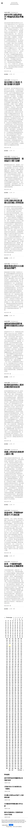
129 (21, 645)
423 (21, 724)
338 (18, 702)
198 (12, 664)
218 (18, 669)
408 (12, 721)
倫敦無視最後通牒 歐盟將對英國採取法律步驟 (14, 325)
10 (19, 619)
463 (15, 736)
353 (9, 706)
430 (7, 727)
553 (15, 760)
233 (9, 674)
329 (9, 700)
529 (15, 753)
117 (21, 641)
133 (15, 646)
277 (15, 685)
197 (9, 664)
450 (12, 732)
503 (9, 747)
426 (12, 726)
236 (18, 674)
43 (22, 625)
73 (17, 632)
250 (7, 679)
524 (18, 752)
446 (18, 731)
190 (7, 663)
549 (21, 758)
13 (8, 620)
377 (9, 713)
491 (9, 744)
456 (12, 734)
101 (9, 638)
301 (15, 692)
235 (15, 674)
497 (9, 745)
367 (15, 710)
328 (7, 700)
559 (15, 762)
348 (12, 705)
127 (15, 645)
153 (21, 651)
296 (18, 690)
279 (21, 685)
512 (18, 749)
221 (9, 671)
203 (9, 666)
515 (9, 750)
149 (9, 651)
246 (12, 677)
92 (5, 637)
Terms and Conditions (17, 826)
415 (15, 723)
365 (9, 710)
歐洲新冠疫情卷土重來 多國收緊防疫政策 (14, 386)
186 (12, 661)
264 (12, 682)
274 (7, 685)
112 (7, 641)
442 (7, 731)
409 (15, 721)
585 (21, 768)
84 (5, 635)
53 (8, 629)
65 (17, 630)
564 (12, 763)
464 (18, 736)
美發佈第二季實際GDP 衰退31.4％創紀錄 (13, 513)
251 (9, 679)
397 (15, 718)
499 (15, 745)
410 (18, 721)
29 (8, 624)
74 (19, 632)
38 (10, 625)
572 (18, 765)
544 (7, 758)
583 (15, 768)
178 (7, 659)
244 (7, 677)
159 (21, 653)
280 (7, 687)
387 (21, 715)
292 (7, 690)
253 (15, 679)
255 (21, 679)
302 (18, 692)
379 (15, 713)
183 (21, 659)
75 (22, 632)
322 (7, 698)
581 (9, 768)
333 (21, 700)
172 (7, 658)
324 (12, 698)
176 (18, 658)
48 (15, 627)
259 (15, 680)
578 (18, 766)
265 (15, 682)
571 (15, 765)
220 (7, 671)
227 (9, 672)
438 (12, 729)
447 (21, 731)
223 (15, 671)
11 (21, 619)
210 (12, 667)
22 (10, 622)
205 (15, 666)
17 (17, 620)
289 (15, 689)
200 (18, 664)
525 (21, 752)
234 (12, 674)
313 (15, 695)
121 (15, 643)
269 (9, 684)
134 (18, 646)
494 (18, 744)
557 (9, 762)
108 (12, 640)
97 (17, 637)
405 (21, 719)
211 (15, 667)
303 (21, 692)
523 (15, 752)
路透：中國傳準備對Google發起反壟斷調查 (13, 565)
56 (15, 629)
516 (12, 750)
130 (7, 646)
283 (15, 687)
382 (7, 715)
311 (9, 695)
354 (12, 706)
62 (10, 630)
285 (21, 687)
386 (18, 715)
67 (22, 630)
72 (15, 632)
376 (7, 713)
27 (22, 622)
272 (18, 684)
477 (21, 739)
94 (10, 637)
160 (7, 654)
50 (19, 627)
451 (15, 732)
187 (15, 661)
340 (7, 703)
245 (9, 677)
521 (9, 752)
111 (21, 640)
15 (12, 620)
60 (5, 630)
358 (7, 708)
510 (12, 749)
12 (5, 620)
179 (9, 659)
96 (15, 637)
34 (19, 624)
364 (7, 710)
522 (12, 752)
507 (21, 747)
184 (7, 661)
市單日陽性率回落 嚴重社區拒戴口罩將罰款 (14, 201)
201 (21, 664)
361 (15, 708)
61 (8, 630)
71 (12, 632)
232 (7, 674)
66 (19, 630)
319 (15, 697)
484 (7, 742)
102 (12, 638)
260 (18, 680)
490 (7, 744)
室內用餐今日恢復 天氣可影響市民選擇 (13, 83)
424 (7, 726)
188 (18, 661)
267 (21, 682)
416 (18, 723)
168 (12, 656)
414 (12, 723)
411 (21, 721)
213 (21, 667)
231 (21, 672)
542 (18, 757)
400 (7, 719)
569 (9, 765)
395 (9, 718)
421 (15, 724)
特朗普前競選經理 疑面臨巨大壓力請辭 (14, 159)
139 (15, 648)
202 (7, 666)
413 (9, 723)
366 (12, 710)
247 (15, 677)
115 (15, 641)
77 (8, 633)
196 (7, 664)
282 (12, 687)
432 (12, 727)
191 (9, 663)
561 (21, 762)
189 (21, 661)
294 (12, 690)
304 (7, 693)
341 (9, 703)
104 (18, 638)
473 (9, 739)
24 (15, 622)
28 (5, 624)
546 (12, 758)
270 (12, 684)
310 (7, 695)
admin (6, 74)
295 (15, 690)
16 (15, 620)
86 (10, 635)
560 (18, 762)
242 (18, 676)
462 (12, 736)
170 (18, 656)
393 (21, 716)
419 (9, 724)
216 (12, 669)
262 (7, 682)
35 (22, 624)
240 (12, 676)
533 (9, 755)
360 (12, 708)
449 (9, 732)
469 (15, 737)
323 (9, 698)
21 (8, 622)
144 (12, 650)
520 (7, 752)
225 (21, 671)
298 (7, 692)
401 (9, 719)
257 (9, 680)
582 (12, 768)
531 (21, 753)
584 (18, 768)
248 (18, 677)
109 (15, 640)
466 (7, 737)
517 (15, 750)
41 (17, 625)
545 (9, 758)
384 (12, 715)
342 (12, 703)
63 (12, 630)
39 (12, 625)
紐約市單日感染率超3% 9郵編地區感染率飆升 (14, 16)
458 (18, 734)
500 (18, 745)
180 (12, 659)
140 (18, 648)
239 (9, 676)
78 (10, 633)
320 (18, 697)
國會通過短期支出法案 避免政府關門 (14, 267)
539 (9, 757)
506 (18, 747)
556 (7, 762)
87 (12, 635)
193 (15, 663)
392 (18, 716)
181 (15, 659)
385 (15, 715)
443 (9, 731)
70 (10, 632)
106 (7, 640)
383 (9, 715)
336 (12, 702)
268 (7, 684)
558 (12, 762)
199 (15, 664)
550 (7, 760)
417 (21, 723)
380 (18, 713)
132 (12, 646)
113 (9, 641)
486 (12, 742)
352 (7, 706)
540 (12, 757)
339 (21, 702)
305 (9, 693)
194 (18, 663)
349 (15, 705)
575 (9, 766)
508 (7, 749)
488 (18, 742)
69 (8, 632)
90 (19, 635)
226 (7, 672)
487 (15, 742)
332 (18, 700)
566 (18, 763)
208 (7, 667)
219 (21, 669)
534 (12, 755)
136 (7, 648)
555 (21, 760)
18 (19, 620)
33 (17, 624)
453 (21, 732)
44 (5, 627)
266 (18, 682)
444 (12, 731)
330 (12, 700)
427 (15, 726)
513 (21, 749)
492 (12, 744)
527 (9, 753)
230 (18, 672)
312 (12, 695)
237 (21, 674)
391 (15, 716)
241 (15, 676)
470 (18, 737)
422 (18, 724)
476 (18, 739)
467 (9, 737)
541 (15, 757)
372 (12, 711)
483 (21, 740)
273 (21, 684)
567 (21, 763)
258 (12, 680)
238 (7, 676)
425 (9, 726)
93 (8, 637)
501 (21, 745)
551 (9, 760)
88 (15, 635)
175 (15, 658)
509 (9, 749)
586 (9, 770)
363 (21, 708)
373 (15, 711)
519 (21, 750)
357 (21, 706)
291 (21, 689)
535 (15, 755)
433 (15, 727)
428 (18, 726)
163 (15, 654)
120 (12, 643)
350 (18, 705)
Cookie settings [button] (5, 825)
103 (15, 638)
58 (19, 629)
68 (5, 632)
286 (7, 689)
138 (12, 648)
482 (18, 740)
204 (12, 666)
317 (9, 697)
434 (18, 727)
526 (7, 753)
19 (22, 620)
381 (21, 713)
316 (7, 697)
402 (12, 719)
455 (9, 734)
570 (12, 765)
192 (12, 663)
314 (18, 695)
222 (12, 671)
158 (18, 653)
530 (18, 753)
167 (9, 656)
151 (15, 651)
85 (8, 635)
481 (15, 740)
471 (21, 737)
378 (12, 713)
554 (18, 760)
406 (7, 721)
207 (21, 666)
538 (7, 757)
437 (9, 729)
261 (21, 680)
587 (12, 770)
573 (21, 765)
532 (7, 755)
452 (18, 732)
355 (15, 706)
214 (7, 669)
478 (7, 740)
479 (9, 740)
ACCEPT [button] (11, 825)
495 (21, 744)
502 (7, 747)
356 (18, 706)
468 (12, 737)
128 (18, 645)
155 (9, 653)
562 (7, 763)
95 (12, 637)
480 (12, 740)
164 (18, 654)
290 (18, 689)
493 (15, 744)
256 (7, 680)
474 (12, 739)
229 (15, 672)
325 (15, 698)
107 (9, 640)
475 (15, 739)
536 (18, 755)
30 (10, 624)
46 (10, 627)
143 (9, 650)
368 (18, 710)
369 (21, 710)
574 (7, 766)
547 (15, 758)
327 (21, 698)
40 (15, 625)
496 (7, 745)
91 (22, 635)
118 (7, 643)
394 (7, 718)
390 (12, 716)
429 (21, 726)
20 (5, 622)
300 (12, 692)
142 (7, 650)
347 (9, 705)
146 (18, 650)
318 (12, 697)
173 (9, 658)
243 (21, 676)
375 (21, 711)
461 (9, 736)
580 (7, 768)
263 (9, 682)
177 (21, 658)
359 (9, 708)
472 (7, 739)
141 (21, 648)
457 (15, 734)
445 (15, 731)
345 (21, 703)
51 (22, 627)
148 (7, 651)
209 (9, 667)
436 (7, 729)
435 (21, 727)
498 (12, 745)
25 (17, 622)
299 (9, 692)
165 (21, 654)
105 (21, 638)
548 (18, 758)
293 (9, 690)
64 (15, 630)
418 (7, 724)
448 (7, 732)
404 (18, 719)
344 (18, 703)
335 (9, 702)
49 (17, 627)
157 (15, 653)
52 (5, 629)
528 (12, 753)
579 (21, 766)
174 (12, 658)
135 (21, 646)
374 (18, 711)
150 (12, 651)
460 (7, 736)
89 (17, 635)
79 (12, 633)
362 (18, 708)
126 (12, 645)
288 (12, 689)
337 (15, 702)
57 (17, 629)
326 (18, 698)
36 (5, 625)
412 (7, 723)
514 (7, 750)
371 (9, 711)
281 (9, 687)
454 (7, 734)
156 (12, 653)
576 (12, 766)
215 (9, 669)
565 (15, 763)
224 (18, 671)
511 (15, 749)
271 (15, 684)
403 (15, 719)
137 (9, 648)
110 (18, 640)
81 (17, 633)
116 (18, 641)
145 (15, 650)
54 (10, 629)
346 (7, 705)
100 (7, 638)
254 (18, 679)
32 (15, 624)
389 (9, 716)
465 (21, 736)
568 (7, 765)
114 (12, 641)
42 (19, 625)
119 (9, 643)
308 (18, 693)
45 (8, 627)
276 (12, 685)
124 (7, 645)
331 (15, 700)
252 (12, 679)
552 (12, 760)
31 (12, 624)
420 (12, 724)
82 (19, 633)
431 (9, 727)
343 (15, 703)
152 (18, 651)
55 (12, 629)
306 (12, 693)
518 (18, 750)
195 (21, 663)
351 (21, 705)
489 (21, 742)
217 (15, 669)
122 (18, 643)
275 (9, 685)
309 (21, 693)
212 (18, 667)
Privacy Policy (9, 826)
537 (21, 755)
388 (7, 716)
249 (21, 677)
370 (7, 711)
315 (21, 695)
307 (15, 693)
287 (9, 689)
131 (9, 646)
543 (21, 757)
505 (15, 747)
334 (7, 702)
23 (12, 622)
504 (12, 747)
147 (21, 650)
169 (15, 656)
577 (15, 766)
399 (21, 718)
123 (21, 643)
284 (18, 687)
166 (7, 656)
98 (19, 637)
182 (18, 659)
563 (9, 763)
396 (12, 718)
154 (7, 653)
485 (9, 742)
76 (5, 633)
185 (9, 661)
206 (18, 666)
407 (9, 721)
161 (9, 654)
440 (18, 729)
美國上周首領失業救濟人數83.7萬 (14, 453)
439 (15, 729)
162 (12, 654)
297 (21, 690)
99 (22, 637)
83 (22, 633)
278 (18, 685)
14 (10, 620)
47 (12, 627)
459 (21, 734)
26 (19, 622)
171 (21, 656)
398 (18, 718)
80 (15, 633)
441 (21, 729)
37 (8, 625)
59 (22, 629)
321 (21, 697)
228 (12, 672)
